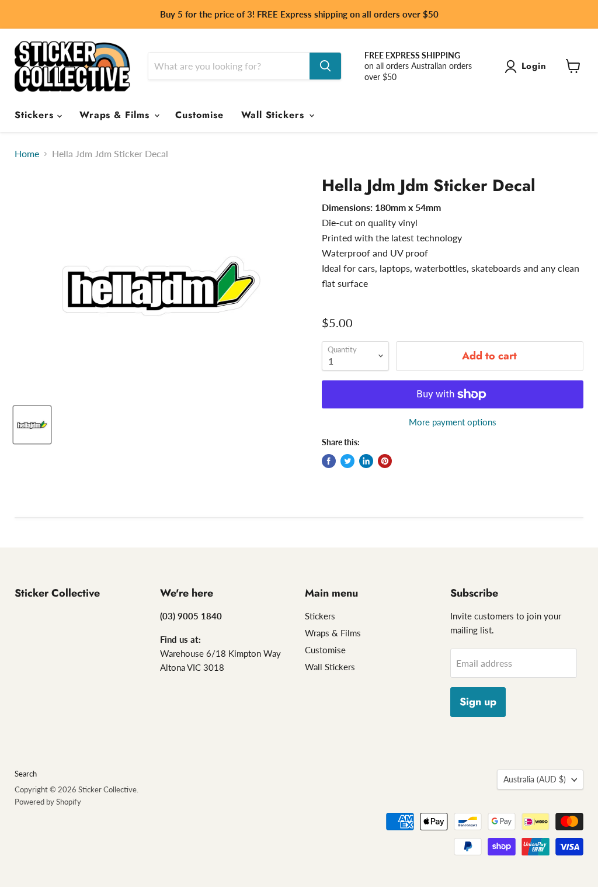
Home (27, 153)
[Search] (325, 66)
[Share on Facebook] (329, 461)
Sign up (478, 701)
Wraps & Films (116, 115)
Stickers (36, 115)
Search (26, 773)
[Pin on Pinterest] (385, 461)
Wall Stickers (274, 115)
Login (534, 66)
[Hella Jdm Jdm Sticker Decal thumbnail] (32, 425)
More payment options (452, 422)
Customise (199, 115)
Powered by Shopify (48, 801)
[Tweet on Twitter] (347, 461)
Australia (534, 779)
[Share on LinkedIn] (366, 461)
